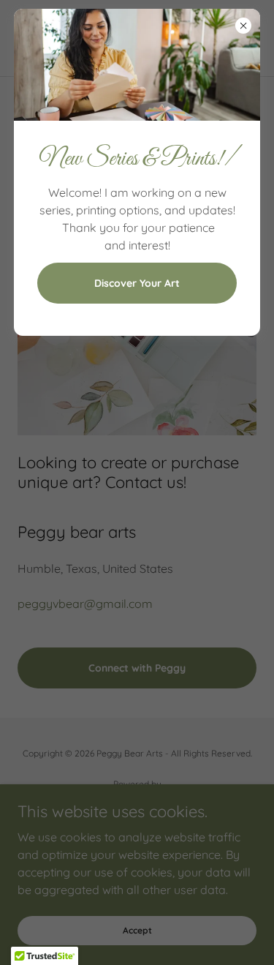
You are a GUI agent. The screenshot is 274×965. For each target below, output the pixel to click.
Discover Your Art (137, 283)
